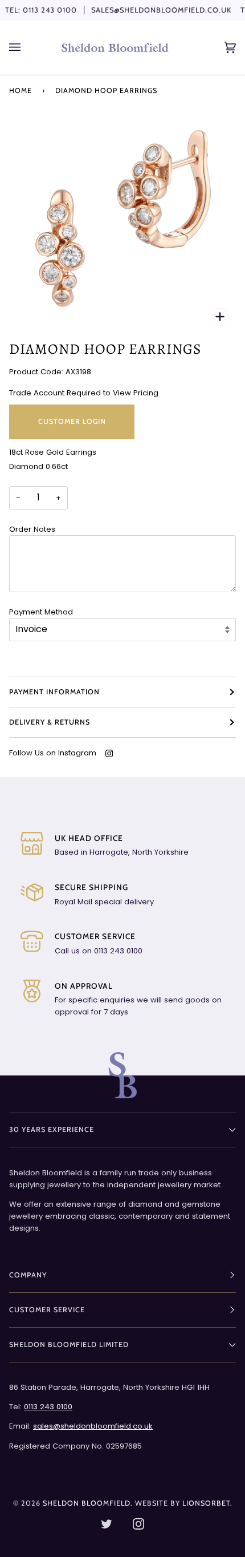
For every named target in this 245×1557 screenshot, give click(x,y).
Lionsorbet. (207, 1503)
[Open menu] (26, 48)
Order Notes (32, 529)
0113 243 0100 (50, 10)
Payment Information (54, 691)
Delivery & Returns (49, 722)
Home (20, 90)
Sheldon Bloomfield (86, 1503)
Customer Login (72, 421)
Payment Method (41, 611)
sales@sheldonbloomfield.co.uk (161, 10)
